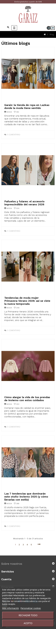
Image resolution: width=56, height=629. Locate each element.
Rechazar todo (28, 615)
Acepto (28, 623)
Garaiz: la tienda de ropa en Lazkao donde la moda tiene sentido (26, 106)
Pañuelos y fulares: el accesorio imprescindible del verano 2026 (24, 203)
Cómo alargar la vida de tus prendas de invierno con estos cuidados (27, 399)
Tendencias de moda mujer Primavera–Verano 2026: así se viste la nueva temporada (27, 300)
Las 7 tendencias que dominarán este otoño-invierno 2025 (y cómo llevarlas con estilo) (26, 496)
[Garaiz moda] (28, 14)
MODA (9, 112)
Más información (10, 608)
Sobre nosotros (11, 563)
